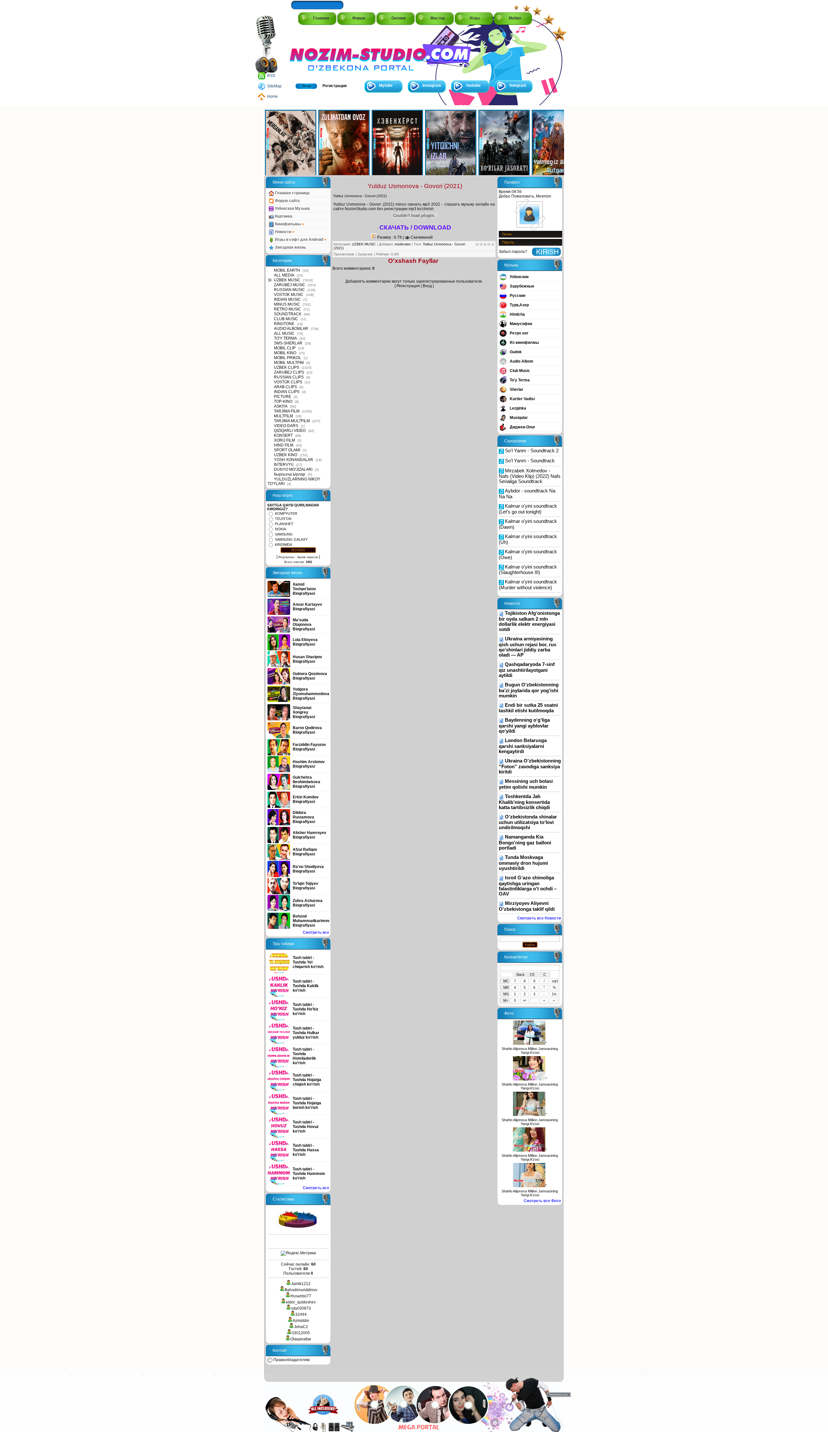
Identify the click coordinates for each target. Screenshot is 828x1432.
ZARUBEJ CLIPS (289, 372)
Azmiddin (301, 1320)
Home (272, 96)
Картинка (283, 216)
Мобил (515, 18)
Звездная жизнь (290, 247)
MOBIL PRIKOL (287, 357)
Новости (283, 232)
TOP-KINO (283, 401)
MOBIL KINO (285, 353)
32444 (301, 1314)
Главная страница (292, 193)
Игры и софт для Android (299, 239)
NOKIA (280, 529)
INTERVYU (284, 464)
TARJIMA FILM (287, 411)
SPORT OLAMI (287, 450)
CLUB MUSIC (286, 319)
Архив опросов (307, 557)
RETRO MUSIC (287, 309)
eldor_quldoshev (301, 1302)
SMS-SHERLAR (288, 343)
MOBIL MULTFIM (289, 362)
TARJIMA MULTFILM (292, 421)
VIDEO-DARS (286, 425)
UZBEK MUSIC (287, 280)
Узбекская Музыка (292, 208)
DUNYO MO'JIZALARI (293, 469)
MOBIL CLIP (285, 348)
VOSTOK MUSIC (288, 294)
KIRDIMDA (283, 545)
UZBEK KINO (285, 455)
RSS (271, 75)
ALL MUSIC (284, 333)
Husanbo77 (300, 1296)
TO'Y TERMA (285, 338)
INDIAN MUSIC (287, 299)
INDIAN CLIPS (287, 391)
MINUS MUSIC (287, 304)
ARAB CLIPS (285, 387)
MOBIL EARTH (287, 270)
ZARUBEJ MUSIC (289, 285)
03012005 (301, 1333)
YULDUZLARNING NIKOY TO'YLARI (293, 481)
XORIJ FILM (284, 440)
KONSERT (283, 435)
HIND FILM (283, 445)
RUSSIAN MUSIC (289, 290)
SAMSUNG (284, 534)
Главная (321, 18)
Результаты (286, 557)
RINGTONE (284, 323)
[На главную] (318, 52)
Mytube (386, 85)
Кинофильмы (288, 224)
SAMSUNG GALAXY (291, 539)
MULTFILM (283, 416)
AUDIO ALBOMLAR (291, 328)
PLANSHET (284, 524)
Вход (306, 86)
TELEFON (283, 519)
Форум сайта (287, 200)
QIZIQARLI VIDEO (290, 430)
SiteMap (274, 86)
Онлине (398, 18)
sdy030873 (301, 1308)
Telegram (517, 85)
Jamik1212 (300, 1283)
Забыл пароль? (513, 251)
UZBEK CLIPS (286, 367)
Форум (358, 18)
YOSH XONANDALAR (293, 459)
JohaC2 (301, 1327)
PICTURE (282, 396)
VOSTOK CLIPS (288, 382)
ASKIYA (281, 406)
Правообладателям (291, 1360)
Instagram (431, 85)
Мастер (437, 18)
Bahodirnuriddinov (301, 1290)
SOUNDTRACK (287, 314)
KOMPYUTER (286, 513)
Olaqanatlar (300, 1339)
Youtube (473, 85)
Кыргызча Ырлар (289, 474)
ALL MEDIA (284, 275)
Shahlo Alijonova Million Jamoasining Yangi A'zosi (530, 1050)
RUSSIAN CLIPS (289, 377)
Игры (475, 18)
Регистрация (334, 86)
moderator (403, 244)
